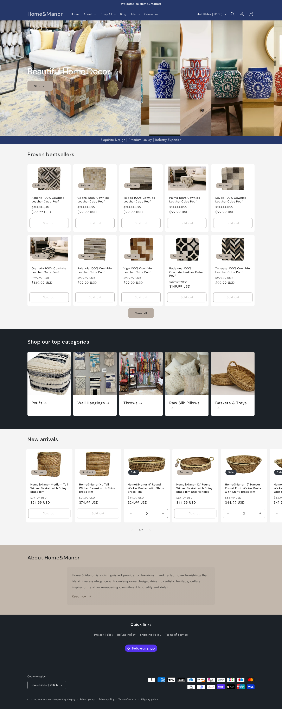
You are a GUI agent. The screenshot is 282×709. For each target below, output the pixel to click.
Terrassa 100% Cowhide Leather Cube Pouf (232, 270)
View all (141, 313)
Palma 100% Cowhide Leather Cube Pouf (184, 199)
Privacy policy (106, 699)
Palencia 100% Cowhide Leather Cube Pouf (94, 270)
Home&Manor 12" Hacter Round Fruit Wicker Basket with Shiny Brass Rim (244, 488)
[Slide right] (150, 530)
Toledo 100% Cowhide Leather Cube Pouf (139, 199)
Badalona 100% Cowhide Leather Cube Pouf (186, 272)
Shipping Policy (150, 635)
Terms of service (127, 699)
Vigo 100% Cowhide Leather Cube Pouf (137, 270)
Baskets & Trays (231, 403)
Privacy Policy (103, 635)
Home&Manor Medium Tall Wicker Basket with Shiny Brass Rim (49, 488)
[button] (108, 14)
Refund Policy (126, 635)
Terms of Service (176, 635)
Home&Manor (45, 699)
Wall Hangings (91, 403)
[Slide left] (131, 530)
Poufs (37, 403)
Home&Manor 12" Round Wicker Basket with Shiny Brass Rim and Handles (194, 488)
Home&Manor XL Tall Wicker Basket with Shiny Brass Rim (97, 488)
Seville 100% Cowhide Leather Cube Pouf (231, 199)
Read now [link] (79, 596)
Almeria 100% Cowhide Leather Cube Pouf (48, 199)
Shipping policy (149, 699)
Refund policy (87, 699)
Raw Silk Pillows (184, 403)
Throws (130, 403)
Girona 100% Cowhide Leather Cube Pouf (93, 199)
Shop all (40, 86)
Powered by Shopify (64, 699)
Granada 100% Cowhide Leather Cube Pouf (49, 270)
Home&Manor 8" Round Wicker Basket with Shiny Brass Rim (146, 488)
